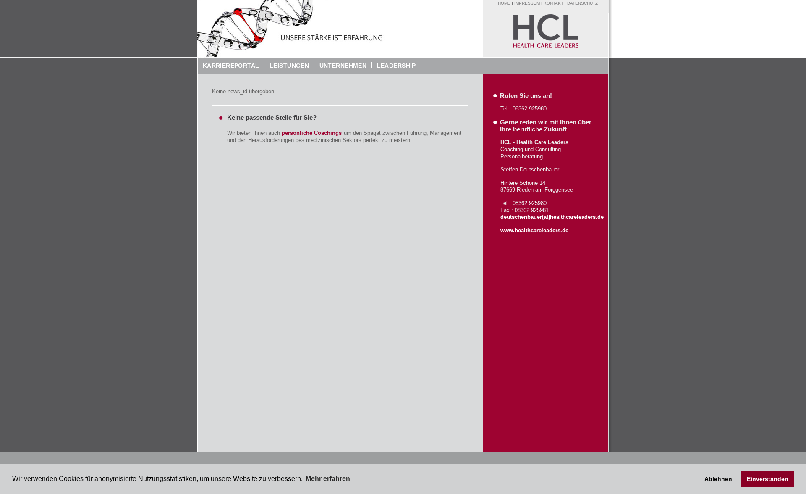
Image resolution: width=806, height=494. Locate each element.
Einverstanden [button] (767, 479)
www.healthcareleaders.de (534, 230)
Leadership (394, 65)
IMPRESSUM (527, 3)
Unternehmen (340, 65)
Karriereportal (228, 65)
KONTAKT (553, 3)
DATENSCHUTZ (582, 3)
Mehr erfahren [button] (328, 478)
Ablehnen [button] (718, 479)
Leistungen (289, 65)
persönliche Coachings (312, 133)
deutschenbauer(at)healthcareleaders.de (552, 217)
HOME (504, 3)
